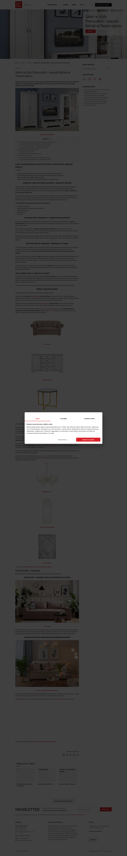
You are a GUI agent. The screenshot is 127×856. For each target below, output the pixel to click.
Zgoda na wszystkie (88, 439)
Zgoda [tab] (38, 418)
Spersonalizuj (62, 439)
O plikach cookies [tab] (89, 418)
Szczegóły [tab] (63, 418)
